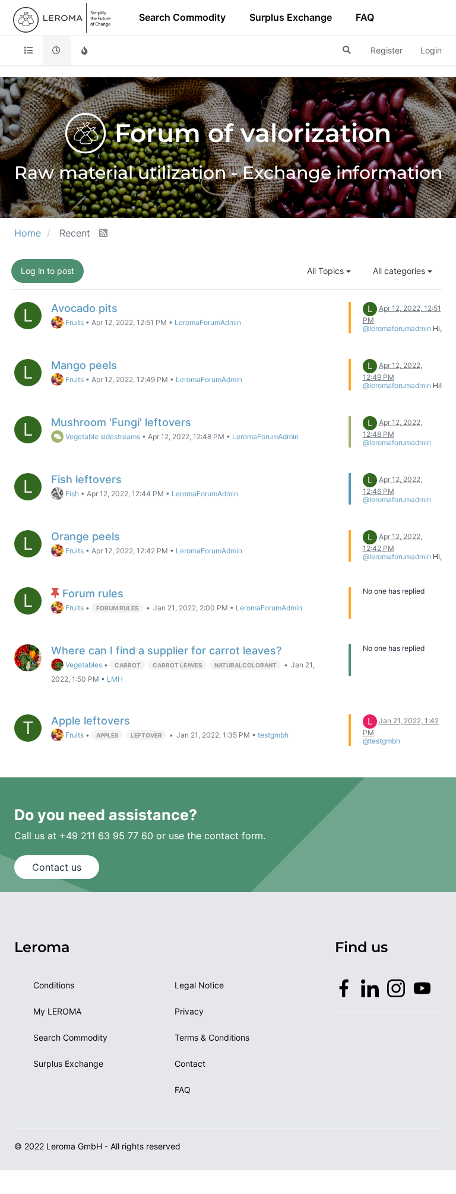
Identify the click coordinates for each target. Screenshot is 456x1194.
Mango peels (84, 365)
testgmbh (273, 735)
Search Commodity (182, 17)
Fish (71, 494)
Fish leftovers (86, 479)
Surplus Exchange (290, 17)
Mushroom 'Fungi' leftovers (121, 422)
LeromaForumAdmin (208, 323)
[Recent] (57, 50)
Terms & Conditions (212, 1037)
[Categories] (28, 50)
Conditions (53, 985)
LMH (115, 679)
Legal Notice (199, 985)
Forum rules (93, 593)
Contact (190, 1063)
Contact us (56, 867)
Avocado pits (84, 308)
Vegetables (83, 665)
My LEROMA (57, 1011)
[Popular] (85, 50)
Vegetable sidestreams (102, 437)
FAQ (365, 17)
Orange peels (85, 536)
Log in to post (47, 271)
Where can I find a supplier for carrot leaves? (166, 650)
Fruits (74, 323)
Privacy (189, 1011)
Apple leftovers (90, 720)
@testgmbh (381, 740)
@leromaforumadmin (397, 328)
